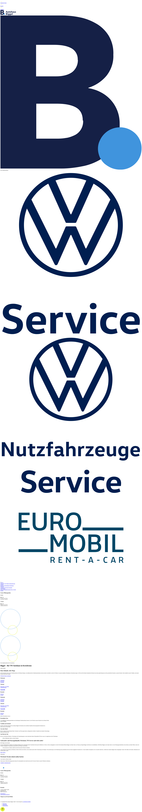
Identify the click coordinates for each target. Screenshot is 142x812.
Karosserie (2, 681)
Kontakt (1, 695)
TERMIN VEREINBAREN (5, 762)
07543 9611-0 (2, 793)
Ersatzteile (2, 682)
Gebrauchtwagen (3, 687)
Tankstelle (2, 689)
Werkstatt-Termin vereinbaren (5, 675)
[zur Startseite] (7, 768)
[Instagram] (3, 799)
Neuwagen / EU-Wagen (4, 686)
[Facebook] (1, 799)
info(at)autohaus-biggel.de (5, 794)
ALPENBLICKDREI (27, 801)
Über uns (2, 694)
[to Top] (2, 811)
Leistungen (2, 680)
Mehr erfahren (2, 752)
